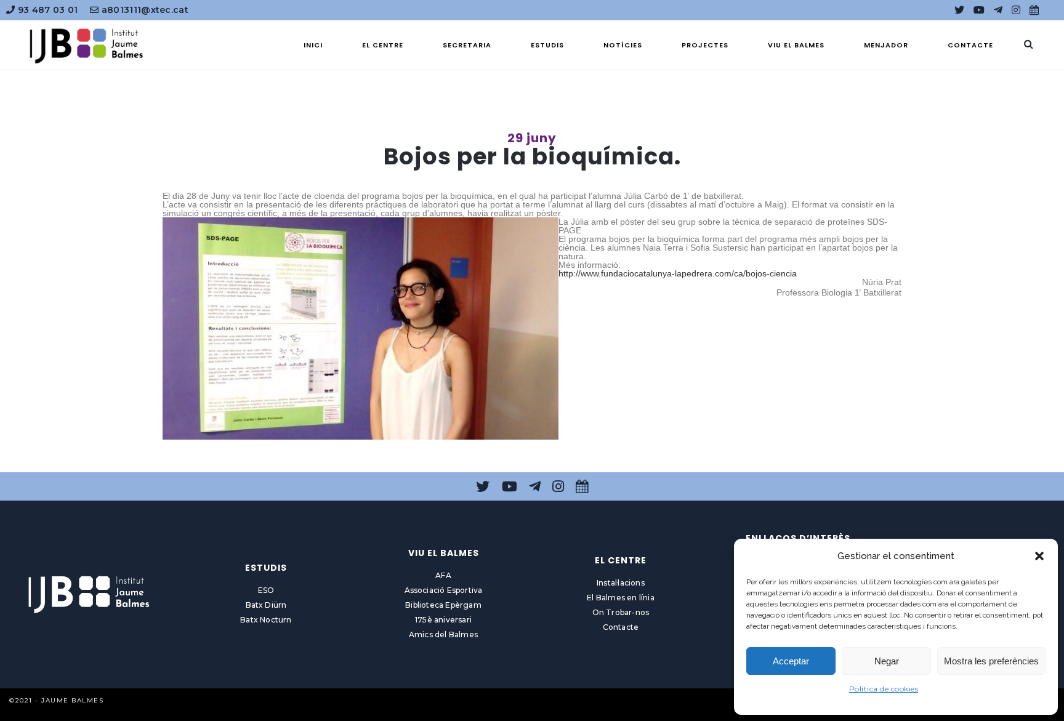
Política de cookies (884, 688)
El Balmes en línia (621, 597)
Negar (886, 661)
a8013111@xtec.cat (143, 9)
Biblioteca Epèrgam (443, 605)
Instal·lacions (621, 582)
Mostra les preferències (991, 661)
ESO (266, 590)
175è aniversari (443, 619)
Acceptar (791, 661)
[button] (1039, 556)
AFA (443, 575)
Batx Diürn (266, 605)
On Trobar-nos (621, 612)
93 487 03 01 (46, 9)
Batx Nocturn (265, 619)
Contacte (621, 627)
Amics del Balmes (443, 634)
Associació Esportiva (444, 590)
